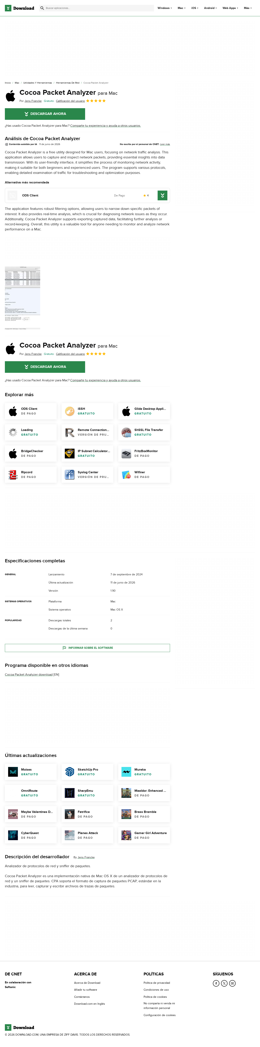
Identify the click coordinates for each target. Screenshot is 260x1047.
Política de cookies (155, 997)
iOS (193, 8)
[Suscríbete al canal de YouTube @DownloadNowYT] (232, 983)
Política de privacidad (157, 983)
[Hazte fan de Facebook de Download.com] (216, 983)
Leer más (165, 144)
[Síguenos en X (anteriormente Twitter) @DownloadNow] (224, 983)
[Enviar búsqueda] (42, 8)
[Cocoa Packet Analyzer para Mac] (10, 95)
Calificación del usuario (70, 101)
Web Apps (229, 8)
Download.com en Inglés (89, 1004)
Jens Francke (86, 857)
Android (209, 8)
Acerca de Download (87, 983)
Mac (180, 8)
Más (246, 8)
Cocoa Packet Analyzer (69, 92)
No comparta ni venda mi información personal (159, 1006)
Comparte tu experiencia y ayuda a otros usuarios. (105, 126)
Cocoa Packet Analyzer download (29, 675)
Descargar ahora (48, 114)
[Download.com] (19, 8)
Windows (164, 8)
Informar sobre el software (90, 648)
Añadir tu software (85, 990)
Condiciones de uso (156, 990)
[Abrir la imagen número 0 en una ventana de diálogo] (22, 297)
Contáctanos (82, 997)
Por (31, 101)
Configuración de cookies (160, 1015)
